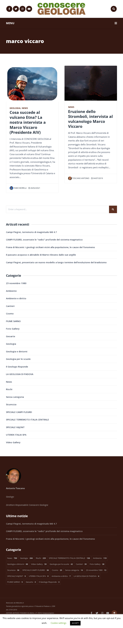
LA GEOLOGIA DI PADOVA (19, 374)
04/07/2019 (98, 178)
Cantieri (10, 305)
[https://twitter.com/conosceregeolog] (16, 9)
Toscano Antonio (80, 178)
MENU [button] (10, 23)
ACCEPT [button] (75, 623)
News (25, 108)
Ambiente (11, 290)
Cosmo (10, 313)
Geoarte (10, 336)
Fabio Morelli (20, 188)
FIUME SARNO (13, 321)
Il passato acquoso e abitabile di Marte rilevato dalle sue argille (41, 254)
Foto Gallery (13, 328)
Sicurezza (11, 404)
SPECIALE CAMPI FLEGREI (19, 412)
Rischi (9, 389)
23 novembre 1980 (16, 283)
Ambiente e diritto (16, 298)
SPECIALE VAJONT (15, 427)
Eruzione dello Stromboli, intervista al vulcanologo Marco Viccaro (90, 119)
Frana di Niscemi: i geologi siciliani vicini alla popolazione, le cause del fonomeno (50, 247)
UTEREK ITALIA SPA (16, 434)
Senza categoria (15, 396)
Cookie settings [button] (58, 622)
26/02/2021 (35, 188)
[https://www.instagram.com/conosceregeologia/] (23, 9)
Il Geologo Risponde (17, 366)
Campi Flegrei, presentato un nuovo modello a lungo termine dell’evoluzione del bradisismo (56, 262)
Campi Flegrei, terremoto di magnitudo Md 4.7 (31, 232)
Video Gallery (13, 442)
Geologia (15, 108)
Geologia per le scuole (18, 358)
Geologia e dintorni (16, 351)
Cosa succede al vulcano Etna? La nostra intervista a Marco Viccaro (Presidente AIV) (28, 122)
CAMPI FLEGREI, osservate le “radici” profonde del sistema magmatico (44, 239)
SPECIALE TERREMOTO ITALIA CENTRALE (27, 419)
